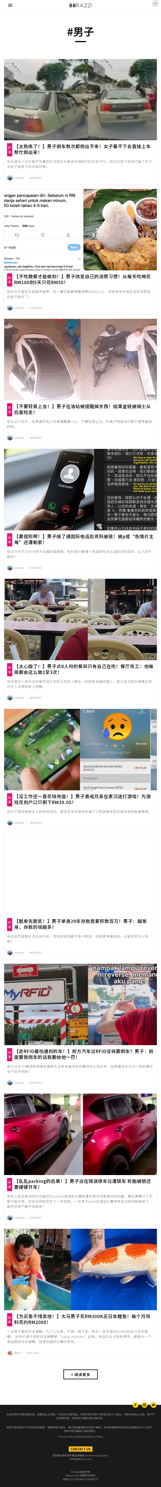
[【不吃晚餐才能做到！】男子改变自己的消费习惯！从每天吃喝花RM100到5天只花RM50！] (80, 229)
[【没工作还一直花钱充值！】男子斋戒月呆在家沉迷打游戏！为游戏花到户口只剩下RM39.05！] (80, 749)
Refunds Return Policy (90, 1436)
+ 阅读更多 (80, 1374)
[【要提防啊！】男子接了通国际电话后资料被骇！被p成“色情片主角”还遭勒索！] (80, 489)
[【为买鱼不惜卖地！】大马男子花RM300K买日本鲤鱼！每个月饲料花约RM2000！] (80, 1269)
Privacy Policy (67, 1436)
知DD (18, 1353)
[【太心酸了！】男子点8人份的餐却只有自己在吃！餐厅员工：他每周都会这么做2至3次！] (80, 619)
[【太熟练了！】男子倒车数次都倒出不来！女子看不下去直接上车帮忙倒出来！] (80, 99)
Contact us (81, 1449)
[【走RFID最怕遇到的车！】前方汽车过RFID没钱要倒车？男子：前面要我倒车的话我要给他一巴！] (80, 1004)
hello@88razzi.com (80, 1459)
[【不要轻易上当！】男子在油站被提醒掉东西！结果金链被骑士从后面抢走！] (80, 359)
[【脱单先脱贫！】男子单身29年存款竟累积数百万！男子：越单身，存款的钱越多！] (80, 874)
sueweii (19, 178)
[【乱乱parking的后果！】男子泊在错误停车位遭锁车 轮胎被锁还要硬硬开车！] (80, 1134)
